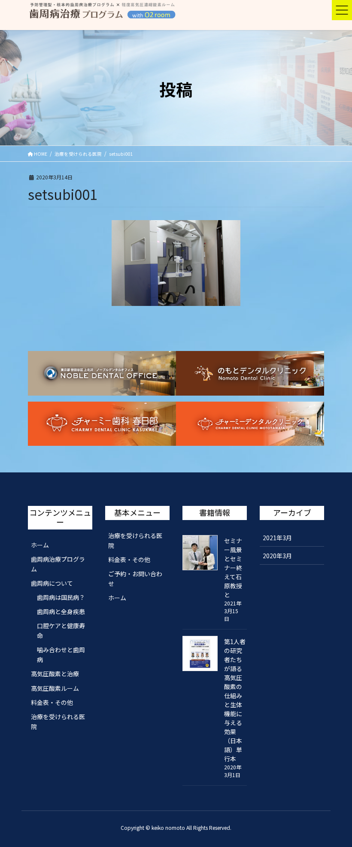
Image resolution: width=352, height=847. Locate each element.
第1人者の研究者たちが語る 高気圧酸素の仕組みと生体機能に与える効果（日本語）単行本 (235, 700)
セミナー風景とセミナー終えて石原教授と (233, 567)
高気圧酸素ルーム (55, 688)
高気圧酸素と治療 (55, 673)
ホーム (40, 545)
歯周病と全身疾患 (61, 611)
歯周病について (52, 583)
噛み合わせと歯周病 (61, 654)
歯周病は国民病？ (61, 597)
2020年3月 (277, 555)
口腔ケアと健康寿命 (61, 630)
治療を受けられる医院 (58, 721)
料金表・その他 (52, 702)
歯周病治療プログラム (58, 564)
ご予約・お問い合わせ (135, 578)
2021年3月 (277, 537)
